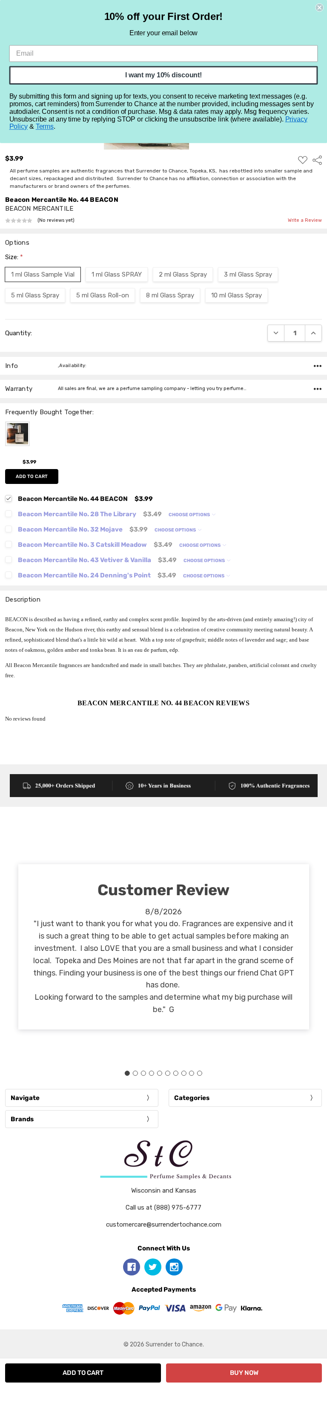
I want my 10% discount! (163, 75)
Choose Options (190, 514)
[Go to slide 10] (199, 1073)
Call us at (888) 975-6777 (163, 1207)
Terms (45, 126)
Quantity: (18, 333)
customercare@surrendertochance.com (163, 1224)
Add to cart (32, 476)
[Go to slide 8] (183, 1073)
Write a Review (305, 220)
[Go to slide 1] (127, 1073)
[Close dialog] (319, 7)
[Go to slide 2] (135, 1073)
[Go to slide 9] (191, 1073)
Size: (14, 257)
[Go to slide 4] (151, 1073)
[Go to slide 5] (159, 1073)
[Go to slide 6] (167, 1073)
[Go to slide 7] (175, 1073)
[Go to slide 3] (143, 1073)
